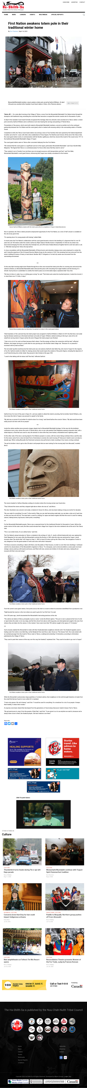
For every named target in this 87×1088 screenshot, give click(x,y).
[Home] (13, 6)
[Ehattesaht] (48, 1022)
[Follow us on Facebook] (61, 1058)
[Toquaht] (64, 1030)
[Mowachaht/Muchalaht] (40, 1030)
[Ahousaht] (32, 1022)
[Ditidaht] (40, 1022)
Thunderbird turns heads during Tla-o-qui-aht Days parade (22, 871)
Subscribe (66, 2)
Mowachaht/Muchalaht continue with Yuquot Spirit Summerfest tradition (64, 871)
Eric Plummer (14, 31)
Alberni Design (58, 1076)
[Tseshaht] (72, 1030)
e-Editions (21, 1063)
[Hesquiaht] (56, 1022)
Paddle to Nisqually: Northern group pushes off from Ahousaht (63, 916)
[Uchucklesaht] (32, 1038)
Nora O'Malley (7, 875)
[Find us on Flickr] (65, 1058)
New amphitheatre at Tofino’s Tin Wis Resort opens (21, 961)
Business (7, 912)
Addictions (50, 912)
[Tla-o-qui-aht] (56, 1030)
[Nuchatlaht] (48, 1030)
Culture (6, 834)
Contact (82, 2)
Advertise (74, 2)
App (70, 1076)
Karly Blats (7, 920)
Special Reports (57, 14)
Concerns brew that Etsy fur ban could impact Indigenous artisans (19, 916)
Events (32, 14)
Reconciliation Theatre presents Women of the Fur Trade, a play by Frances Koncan (63, 961)
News (14, 14)
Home (6, 14)
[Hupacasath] (64, 1022)
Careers (23, 14)
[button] (43, 62)
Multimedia (43, 14)
